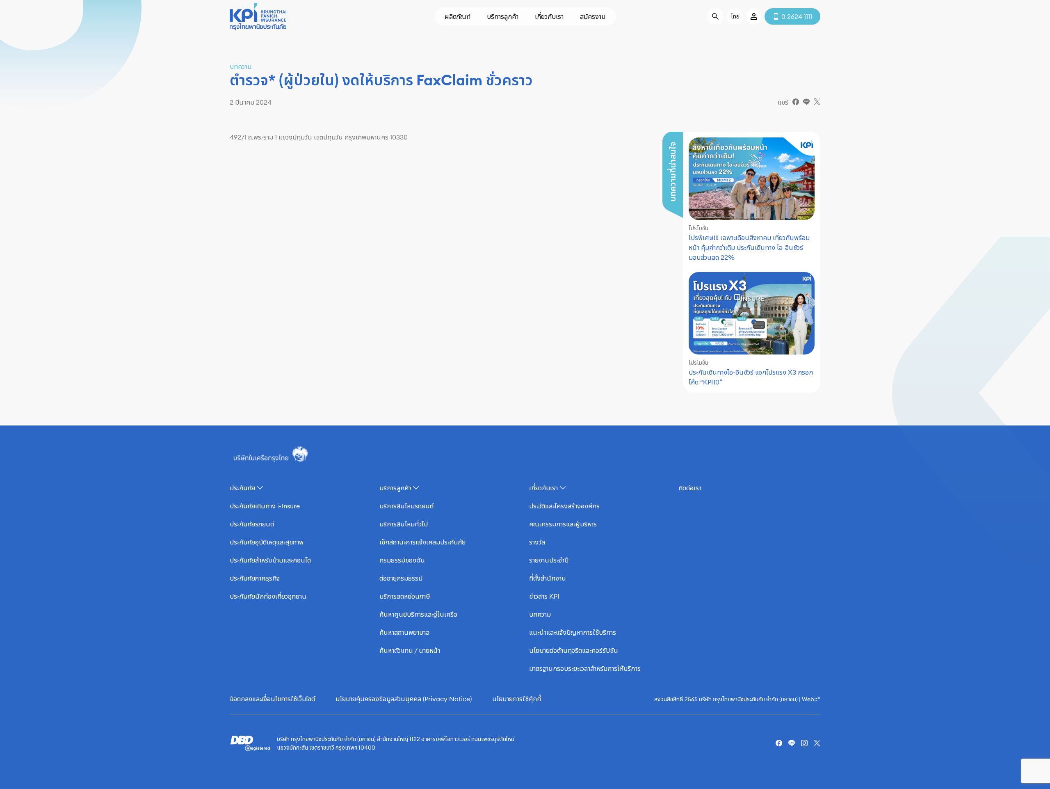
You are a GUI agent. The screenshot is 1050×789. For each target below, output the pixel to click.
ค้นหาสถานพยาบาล (404, 632)
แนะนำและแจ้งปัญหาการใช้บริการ (572, 632)
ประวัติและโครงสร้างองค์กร (564, 506)
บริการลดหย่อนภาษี (404, 596)
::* (817, 699)
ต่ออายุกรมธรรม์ (400, 578)
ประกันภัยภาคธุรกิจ (255, 578)
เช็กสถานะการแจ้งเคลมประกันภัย (422, 542)
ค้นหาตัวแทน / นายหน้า (409, 650)
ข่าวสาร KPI (544, 596)
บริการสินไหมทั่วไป (403, 524)
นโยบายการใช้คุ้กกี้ (516, 699)
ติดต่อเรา (690, 488)
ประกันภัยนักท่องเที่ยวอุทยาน (268, 596)
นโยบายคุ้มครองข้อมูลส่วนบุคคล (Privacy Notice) (404, 699)
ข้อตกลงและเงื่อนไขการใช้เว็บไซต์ (272, 699)
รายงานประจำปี (548, 560)
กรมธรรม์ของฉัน (402, 560)
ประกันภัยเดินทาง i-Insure (265, 506)
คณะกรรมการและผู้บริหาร (563, 524)
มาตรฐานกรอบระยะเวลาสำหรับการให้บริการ (585, 668)
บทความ (540, 614)
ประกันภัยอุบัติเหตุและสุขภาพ (267, 542)
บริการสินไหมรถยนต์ (406, 506)
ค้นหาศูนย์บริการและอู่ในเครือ (418, 614)
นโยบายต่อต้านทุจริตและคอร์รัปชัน (573, 650)
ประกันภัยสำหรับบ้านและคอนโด (270, 560)
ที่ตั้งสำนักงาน (547, 578)
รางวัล (537, 542)
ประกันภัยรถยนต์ (252, 524)
